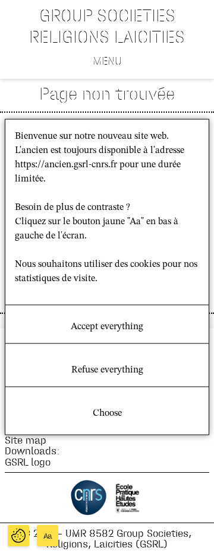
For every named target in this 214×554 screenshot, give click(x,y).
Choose (107, 413)
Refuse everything (107, 370)
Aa (47, 535)
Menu (107, 60)
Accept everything (107, 327)
